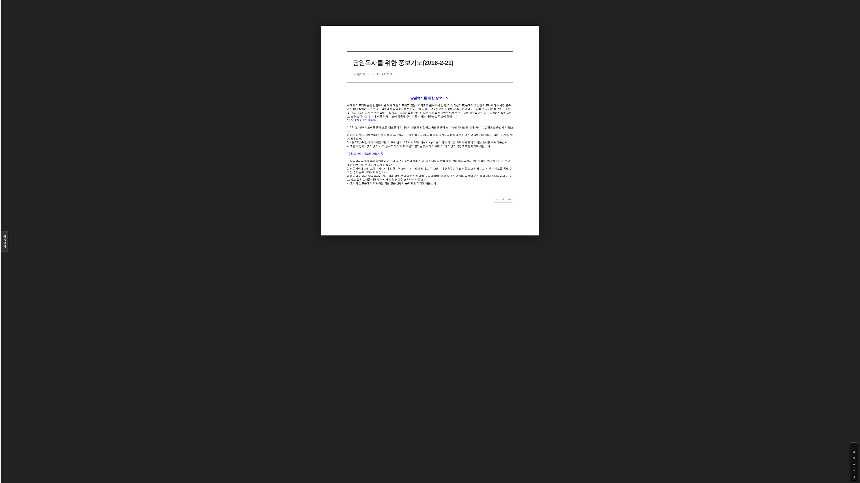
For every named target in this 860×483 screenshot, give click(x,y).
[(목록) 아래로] (854, 471)
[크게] (854, 452)
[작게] (854, 458)
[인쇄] (854, 477)
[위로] (854, 464)
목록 (4, 241)
